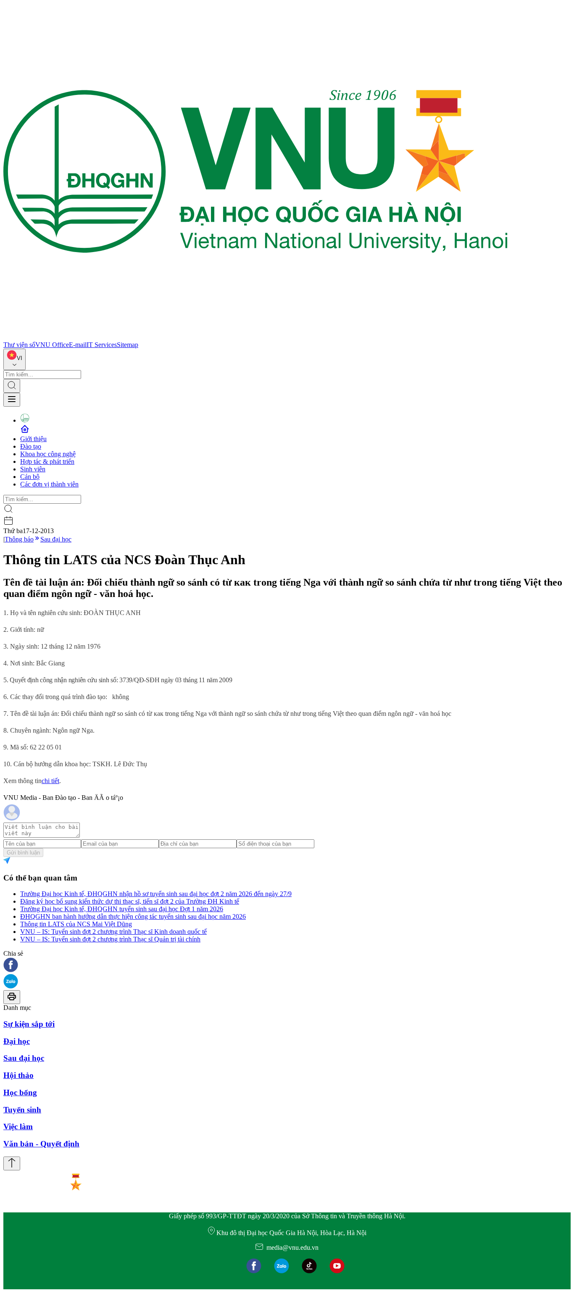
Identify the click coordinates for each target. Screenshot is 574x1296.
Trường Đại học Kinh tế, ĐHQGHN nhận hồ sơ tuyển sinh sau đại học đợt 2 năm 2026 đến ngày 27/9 (156, 893)
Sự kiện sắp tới (29, 1024)
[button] (287, 965)
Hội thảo (18, 1075)
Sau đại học (55, 539)
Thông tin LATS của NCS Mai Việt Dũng (76, 924)
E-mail (78, 344)
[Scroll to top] (11, 1163)
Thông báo (19, 539)
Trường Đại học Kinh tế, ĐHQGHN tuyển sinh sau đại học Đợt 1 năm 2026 (121, 908)
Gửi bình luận (23, 852)
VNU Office (52, 344)
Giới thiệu (33, 438)
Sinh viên (32, 469)
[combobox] (14, 359)
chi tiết (50, 780)
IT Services (102, 344)
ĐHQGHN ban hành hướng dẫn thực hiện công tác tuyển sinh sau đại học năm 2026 (133, 916)
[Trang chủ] (255, 337)
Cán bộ (29, 476)
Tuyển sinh (22, 1109)
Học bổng (20, 1092)
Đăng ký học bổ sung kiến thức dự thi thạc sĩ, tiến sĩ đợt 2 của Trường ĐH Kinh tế (129, 901)
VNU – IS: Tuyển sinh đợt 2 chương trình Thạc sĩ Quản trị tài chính (110, 939)
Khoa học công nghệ (48, 453)
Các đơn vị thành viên (49, 484)
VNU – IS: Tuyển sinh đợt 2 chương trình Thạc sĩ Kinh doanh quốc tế (113, 931)
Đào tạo (30, 446)
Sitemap (127, 344)
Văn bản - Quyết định (41, 1143)
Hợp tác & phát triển (47, 461)
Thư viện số (19, 344)
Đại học (16, 1041)
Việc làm (18, 1126)
